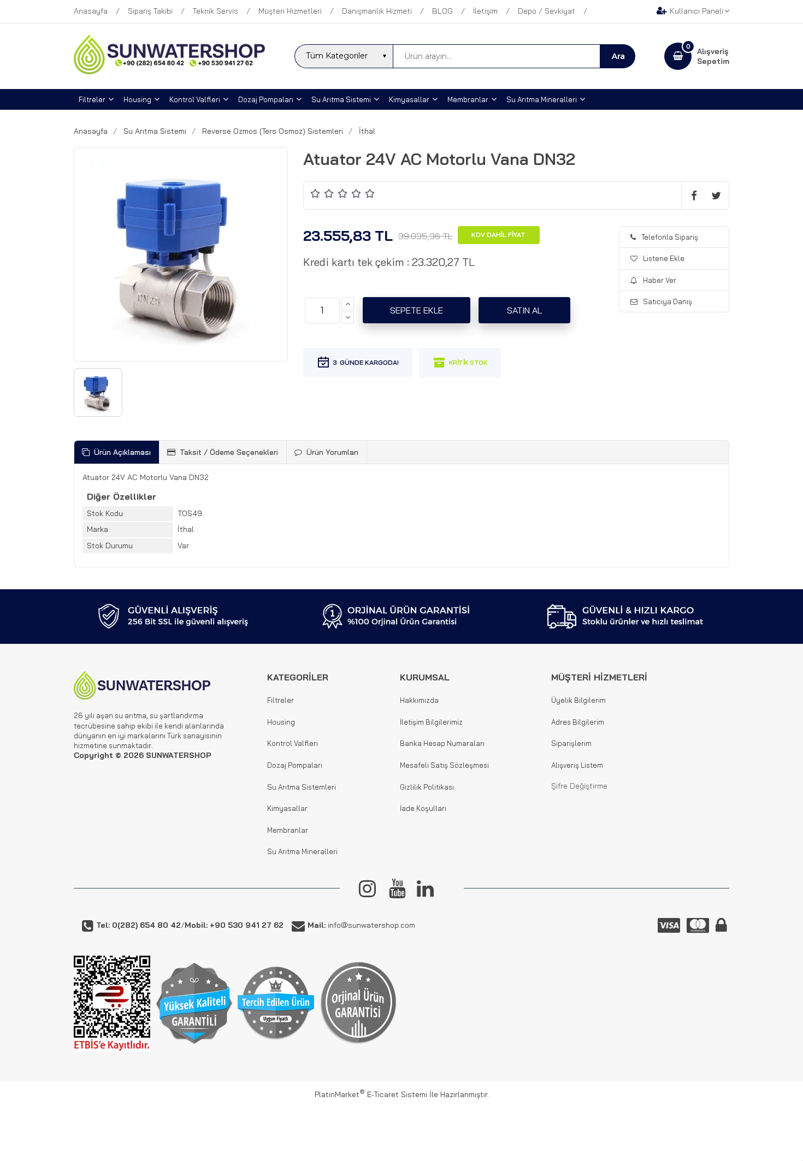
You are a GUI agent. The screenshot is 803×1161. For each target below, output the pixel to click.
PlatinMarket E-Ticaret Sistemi (371, 1094)
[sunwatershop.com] (169, 71)
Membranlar (287, 830)
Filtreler (280, 700)
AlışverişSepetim (713, 56)
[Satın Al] (524, 310)
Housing (281, 722)
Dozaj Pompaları (294, 765)
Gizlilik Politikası (427, 787)
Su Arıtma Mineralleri (302, 851)
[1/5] (315, 193)
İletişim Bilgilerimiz (431, 722)
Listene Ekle (663, 258)
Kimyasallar (287, 808)
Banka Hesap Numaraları (442, 743)
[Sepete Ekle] (416, 310)
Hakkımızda (419, 700)
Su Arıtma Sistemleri (301, 787)
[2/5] (322, 193)
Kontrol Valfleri (292, 743)
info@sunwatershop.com (361, 925)
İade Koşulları (423, 808)
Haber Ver (659, 280)
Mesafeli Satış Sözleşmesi (444, 765)
